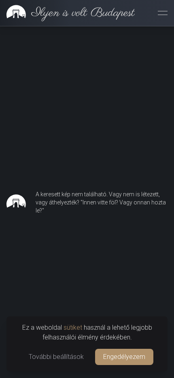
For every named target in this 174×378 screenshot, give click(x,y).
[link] (67, 13)
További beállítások (56, 357)
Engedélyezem (124, 357)
